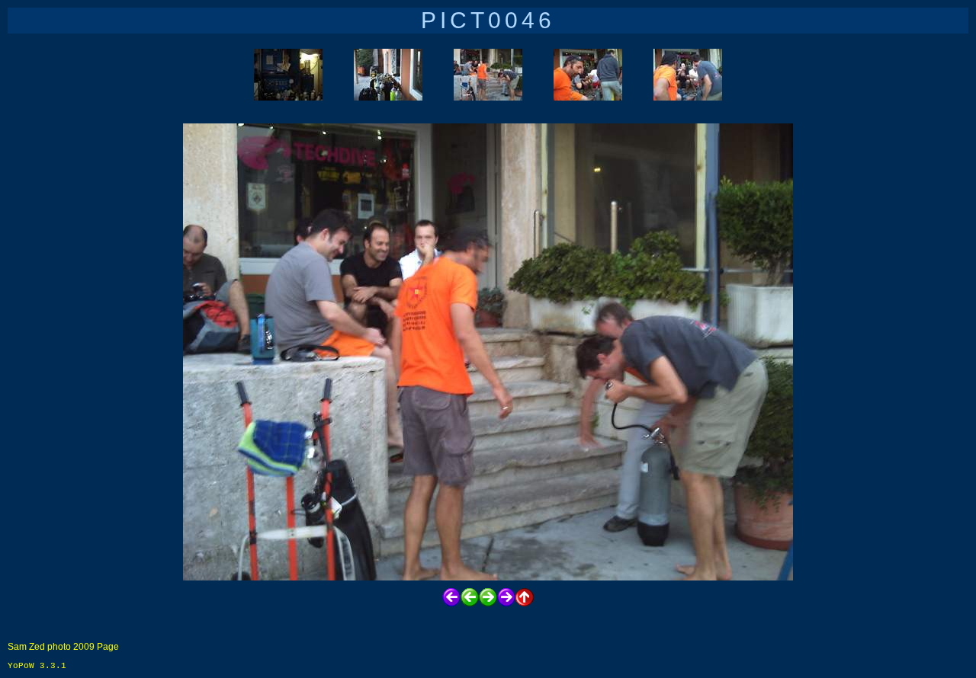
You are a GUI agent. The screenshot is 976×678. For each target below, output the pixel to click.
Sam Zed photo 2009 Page (63, 646)
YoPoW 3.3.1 (37, 665)
